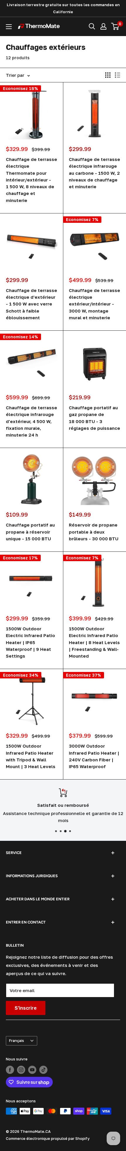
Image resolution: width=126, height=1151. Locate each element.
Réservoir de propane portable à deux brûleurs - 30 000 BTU (93, 531)
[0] (115, 26)
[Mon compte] (103, 26)
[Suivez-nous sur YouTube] (32, 1070)
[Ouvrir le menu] (9, 26)
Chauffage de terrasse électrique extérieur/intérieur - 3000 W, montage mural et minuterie (94, 304)
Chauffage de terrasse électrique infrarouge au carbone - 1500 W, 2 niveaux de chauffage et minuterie (94, 173)
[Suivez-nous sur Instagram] (21, 1070)
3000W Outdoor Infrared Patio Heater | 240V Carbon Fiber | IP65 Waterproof (94, 756)
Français (16, 1040)
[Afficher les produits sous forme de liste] (117, 75)
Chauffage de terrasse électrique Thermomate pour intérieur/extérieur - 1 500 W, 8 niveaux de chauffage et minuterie (31, 180)
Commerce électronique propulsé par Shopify (48, 1138)
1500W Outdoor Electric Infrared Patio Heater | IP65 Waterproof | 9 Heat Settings (30, 642)
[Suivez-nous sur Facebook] (10, 1070)
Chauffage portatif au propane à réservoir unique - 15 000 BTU (30, 531)
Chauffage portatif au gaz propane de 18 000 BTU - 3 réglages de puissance (94, 418)
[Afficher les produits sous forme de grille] (107, 75)
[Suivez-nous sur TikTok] (43, 1070)
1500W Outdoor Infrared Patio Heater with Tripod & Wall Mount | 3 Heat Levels (30, 756)
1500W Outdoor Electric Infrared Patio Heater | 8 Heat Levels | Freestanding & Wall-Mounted (94, 642)
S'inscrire (26, 1008)
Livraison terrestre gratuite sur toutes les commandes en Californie (63, 8)
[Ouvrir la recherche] (92, 26)
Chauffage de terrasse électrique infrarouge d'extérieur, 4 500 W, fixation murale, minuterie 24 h (31, 421)
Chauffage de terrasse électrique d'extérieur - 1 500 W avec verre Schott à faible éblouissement (31, 304)
